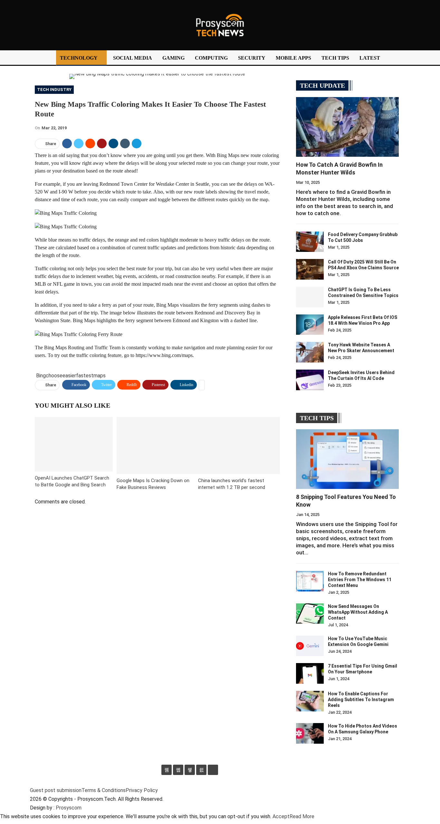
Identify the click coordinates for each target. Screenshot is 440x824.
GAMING (173, 58)
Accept (281, 816)
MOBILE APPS (293, 58)
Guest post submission (55, 790)
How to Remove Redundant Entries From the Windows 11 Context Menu (359, 579)
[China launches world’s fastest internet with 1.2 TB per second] (239, 445)
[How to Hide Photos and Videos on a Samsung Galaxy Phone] (310, 733)
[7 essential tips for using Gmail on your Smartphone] (310, 673)
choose (54, 375)
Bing (41, 375)
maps (99, 375)
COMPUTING (211, 58)
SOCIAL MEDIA (132, 58)
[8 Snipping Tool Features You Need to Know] (347, 459)
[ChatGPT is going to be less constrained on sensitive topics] (310, 297)
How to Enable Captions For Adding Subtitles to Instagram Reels (361, 699)
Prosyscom (68, 808)
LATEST (369, 58)
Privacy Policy (142, 790)
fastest (84, 375)
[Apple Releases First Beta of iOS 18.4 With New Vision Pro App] (310, 324)
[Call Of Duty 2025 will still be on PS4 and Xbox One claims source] (310, 269)
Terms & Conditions (103, 790)
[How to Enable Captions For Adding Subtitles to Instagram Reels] (310, 701)
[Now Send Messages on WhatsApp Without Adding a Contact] (310, 613)
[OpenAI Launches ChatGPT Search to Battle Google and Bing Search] (74, 444)
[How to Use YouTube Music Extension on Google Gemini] (310, 646)
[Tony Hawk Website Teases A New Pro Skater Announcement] (310, 352)
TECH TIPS (335, 58)
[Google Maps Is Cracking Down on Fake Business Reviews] (157, 445)
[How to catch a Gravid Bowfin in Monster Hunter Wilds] (347, 127)
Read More (302, 816)
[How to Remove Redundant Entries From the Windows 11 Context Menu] (310, 581)
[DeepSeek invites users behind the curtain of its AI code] (310, 380)
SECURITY (251, 58)
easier (69, 375)
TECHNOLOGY (79, 58)
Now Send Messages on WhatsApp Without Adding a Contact (358, 612)
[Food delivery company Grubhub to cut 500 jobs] (310, 242)
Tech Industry (54, 89)
